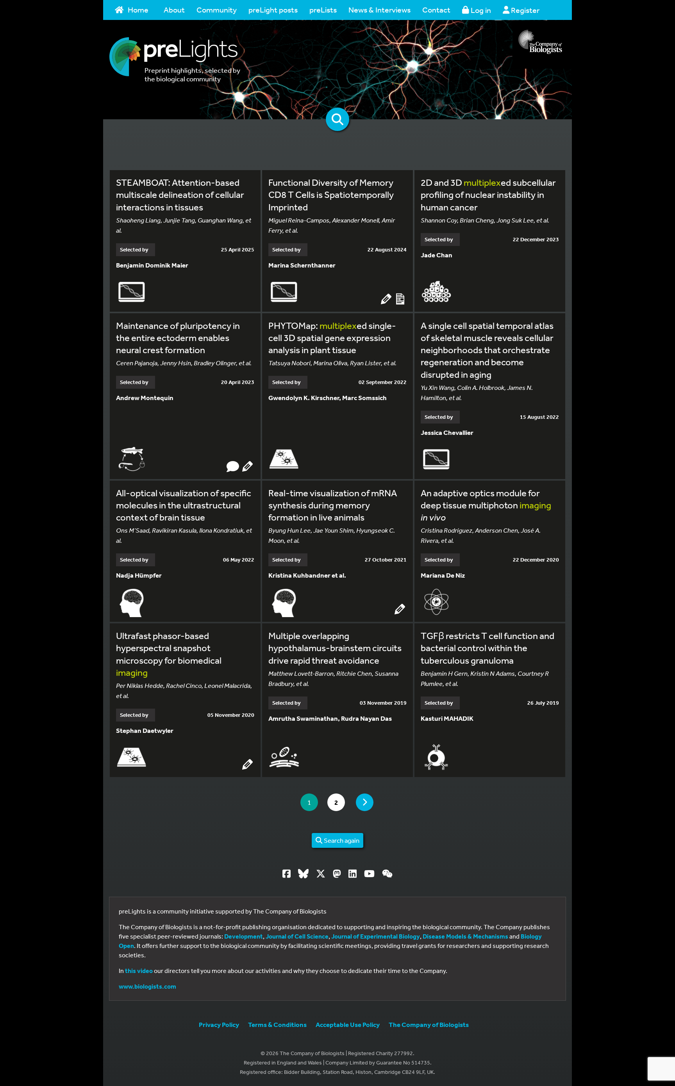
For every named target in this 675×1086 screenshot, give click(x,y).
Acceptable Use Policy (348, 1024)
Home (138, 9)
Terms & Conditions (277, 1024)
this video (139, 971)
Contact (436, 9)
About (174, 9)
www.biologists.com (147, 986)
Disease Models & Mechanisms (465, 936)
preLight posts (273, 9)
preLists (323, 9)
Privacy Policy (219, 1024)
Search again (341, 840)
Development (243, 936)
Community (216, 9)
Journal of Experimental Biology (375, 936)
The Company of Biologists (429, 1024)
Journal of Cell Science (297, 936)
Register (524, 9)
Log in (480, 9)
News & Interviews (379, 9)
